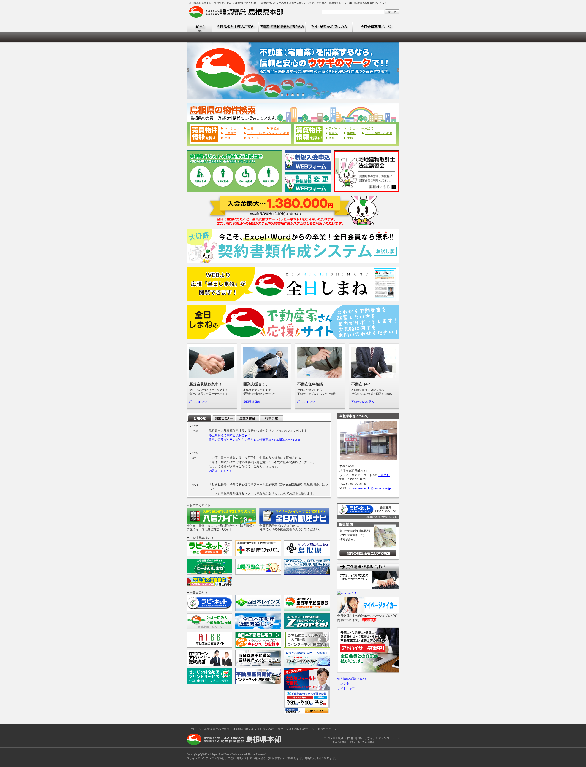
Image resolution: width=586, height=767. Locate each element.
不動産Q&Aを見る (362, 401)
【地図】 (384, 475)
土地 (228, 138)
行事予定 (271, 418)
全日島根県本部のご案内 (235, 27)
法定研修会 (247, 418)
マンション (232, 128)
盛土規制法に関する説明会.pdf (229, 435)
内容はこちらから (221, 470)
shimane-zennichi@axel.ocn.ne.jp (370, 488)
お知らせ (199, 418)
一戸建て (230, 133)
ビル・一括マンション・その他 (268, 133)
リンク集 (343, 683)
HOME (199, 27)
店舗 (250, 128)
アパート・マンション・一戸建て (351, 128)
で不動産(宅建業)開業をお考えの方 (282, 27)
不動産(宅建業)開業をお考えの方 (253, 729)
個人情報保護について (352, 679)
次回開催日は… (253, 401)
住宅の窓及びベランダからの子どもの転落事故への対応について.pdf (254, 439)
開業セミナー (223, 418)
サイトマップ (346, 688)
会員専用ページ (376, 27)
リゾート (253, 138)
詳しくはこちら (199, 401)
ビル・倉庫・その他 (378, 133)
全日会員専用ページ (324, 729)
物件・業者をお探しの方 (329, 27)
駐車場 (333, 133)
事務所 (274, 128)
